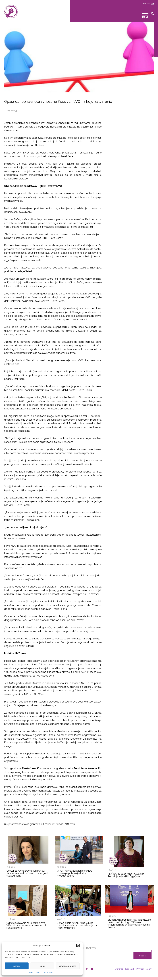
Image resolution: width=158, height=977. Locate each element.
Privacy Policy (47, 972)
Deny (42, 966)
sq (148, 3)
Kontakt (129, 969)
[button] (78, 945)
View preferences (67, 966)
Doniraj (119, 969)
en (144, 3)
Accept (16, 966)
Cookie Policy (34, 972)
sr (152, 3)
